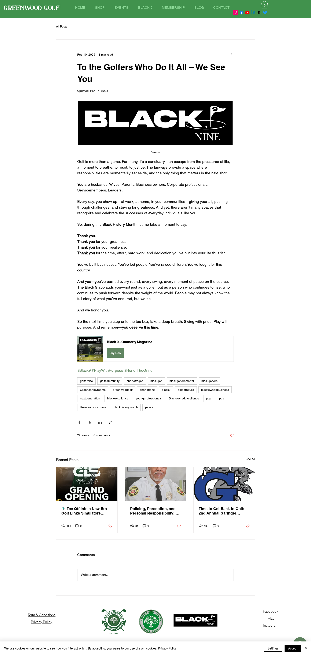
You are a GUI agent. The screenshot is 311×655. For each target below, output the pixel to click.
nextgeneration (90, 398)
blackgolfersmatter (181, 381)
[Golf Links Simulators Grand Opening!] (86, 484)
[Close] (305, 648)
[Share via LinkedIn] (100, 422)
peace (149, 407)
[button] (264, 4)
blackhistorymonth (126, 407)
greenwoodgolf (123, 389)
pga (208, 398)
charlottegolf (135, 381)
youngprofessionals (149, 398)
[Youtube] (247, 12)
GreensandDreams (93, 389)
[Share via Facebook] (79, 422)
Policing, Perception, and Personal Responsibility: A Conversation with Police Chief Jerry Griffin (154, 510)
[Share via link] (110, 422)
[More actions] (231, 54)
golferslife (86, 381)
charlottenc (147, 389)
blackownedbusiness (215, 389)
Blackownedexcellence (184, 398)
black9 (166, 389)
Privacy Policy (167, 648)
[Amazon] (259, 12)
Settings (273, 648)
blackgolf (156, 381)
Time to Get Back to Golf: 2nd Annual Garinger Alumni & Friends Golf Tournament (221, 510)
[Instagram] (235, 12)
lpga (221, 398)
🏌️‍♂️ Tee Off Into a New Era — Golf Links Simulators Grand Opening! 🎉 (86, 510)
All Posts (61, 26)
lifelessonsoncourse (93, 407)
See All (250, 459)
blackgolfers (209, 381)
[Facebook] (241, 12)
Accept (292, 648)
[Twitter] (265, 12)
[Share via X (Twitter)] (90, 422)
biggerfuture (186, 389)
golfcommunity (110, 381)
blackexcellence (117, 398)
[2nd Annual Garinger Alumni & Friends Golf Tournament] (224, 484)
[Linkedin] (253, 12)
